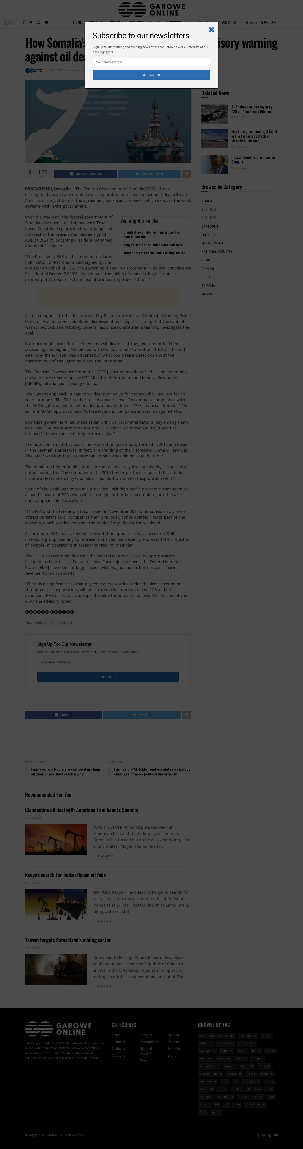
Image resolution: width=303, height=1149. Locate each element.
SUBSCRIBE (151, 75)
